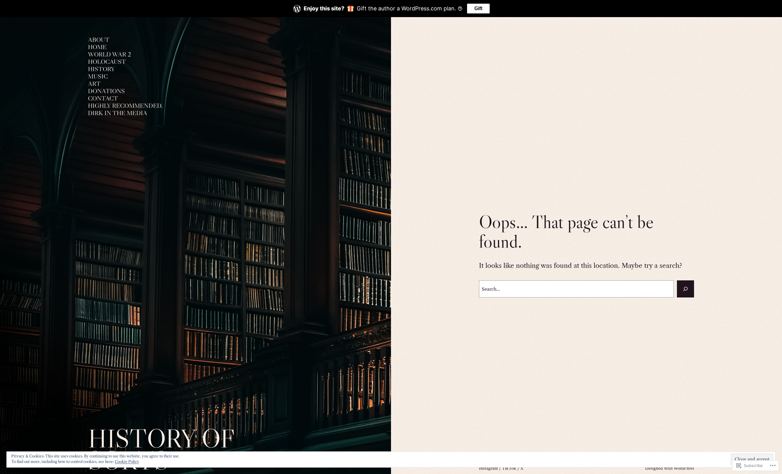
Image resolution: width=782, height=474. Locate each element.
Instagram (488, 468)
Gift (478, 8)
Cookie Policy (127, 461)
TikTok (509, 468)
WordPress (684, 468)
